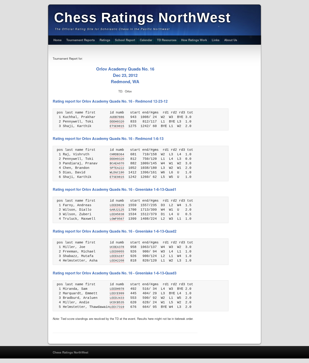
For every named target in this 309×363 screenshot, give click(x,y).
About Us (230, 40)
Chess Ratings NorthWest (142, 17)
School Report (125, 40)
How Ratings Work (194, 40)
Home (57, 40)
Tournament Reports (80, 40)
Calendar (146, 40)
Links (215, 40)
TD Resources (166, 40)
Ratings (105, 40)
